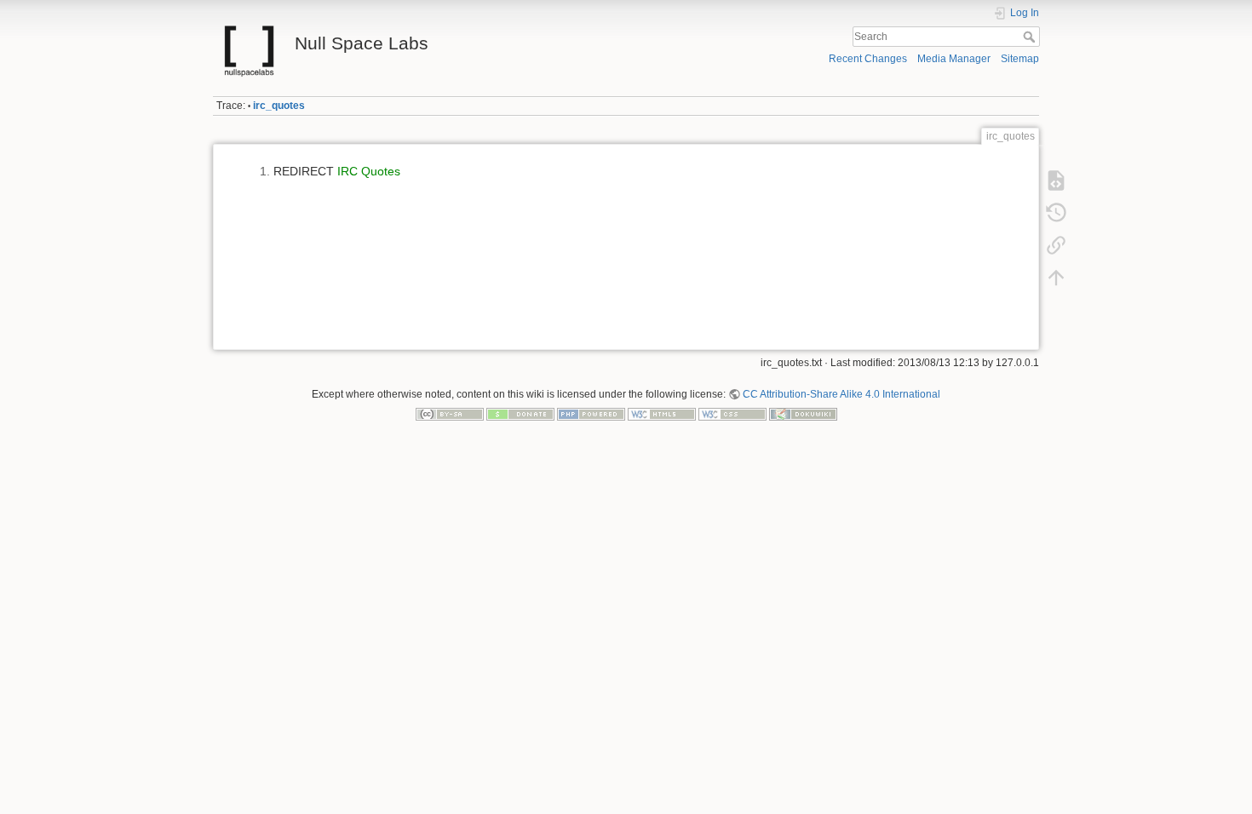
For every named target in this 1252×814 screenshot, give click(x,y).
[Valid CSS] (732, 414)
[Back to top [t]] (1056, 277)
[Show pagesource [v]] (1056, 180)
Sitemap (1020, 59)
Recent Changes (868, 59)
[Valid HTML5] (662, 414)
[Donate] (520, 414)
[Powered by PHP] (591, 414)
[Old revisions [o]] (1056, 213)
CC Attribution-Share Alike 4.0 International (841, 394)
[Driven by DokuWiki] (803, 414)
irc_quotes (279, 106)
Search (1031, 37)
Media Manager (954, 59)
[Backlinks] (1056, 245)
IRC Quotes (368, 171)
